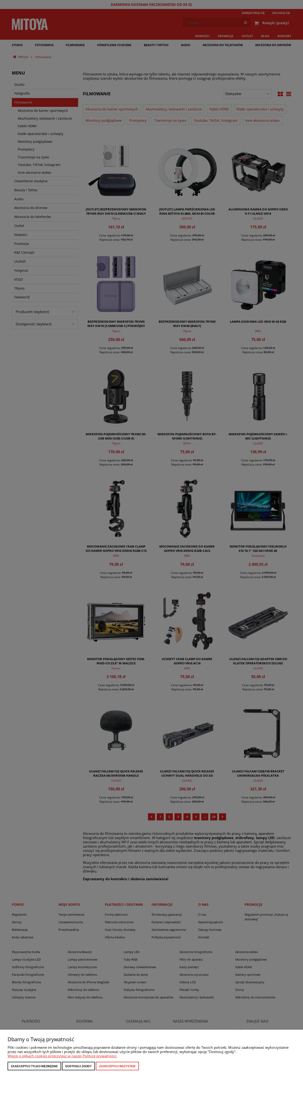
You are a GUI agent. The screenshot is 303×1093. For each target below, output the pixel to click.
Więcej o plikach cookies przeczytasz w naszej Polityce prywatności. (62, 1056)
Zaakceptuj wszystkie (117, 1066)
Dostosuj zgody (78, 1066)
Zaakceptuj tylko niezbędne (34, 1066)
